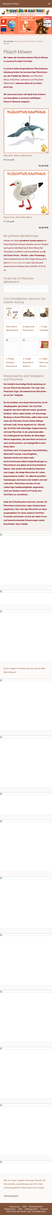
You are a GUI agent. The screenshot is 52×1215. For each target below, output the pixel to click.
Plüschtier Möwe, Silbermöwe (18, 155)
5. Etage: (27, 358)
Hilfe (20, 1209)
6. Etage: (43, 358)
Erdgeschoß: (29, 326)
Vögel (39, 41)
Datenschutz (10, 1209)
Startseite (18, 41)
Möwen (7, 43)
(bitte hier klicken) (17, 262)
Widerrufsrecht (36, 1206)
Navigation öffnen (11, 4)
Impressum (14, 1206)
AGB (24, 1206)
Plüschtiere (28, 330)
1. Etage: (43, 326)
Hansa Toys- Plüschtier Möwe (18, 217)
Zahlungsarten (31, 1209)
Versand (44, 1209)
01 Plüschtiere (30, 41)
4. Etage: (10, 358)
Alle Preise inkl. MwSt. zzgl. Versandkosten (26, 1211)
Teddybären (45, 330)
